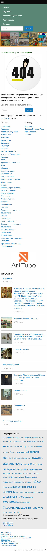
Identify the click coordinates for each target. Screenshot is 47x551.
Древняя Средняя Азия (12, 15)
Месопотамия (19, 405)
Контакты (6, 24)
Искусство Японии (21, 349)
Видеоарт (5, 145)
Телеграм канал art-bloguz (10, 543)
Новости (4, 201)
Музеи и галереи (8, 199)
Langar (5, 438)
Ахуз (6, 446)
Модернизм (5, 196)
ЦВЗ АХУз (38, 507)
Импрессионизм (7, 171)
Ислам (3, 185)
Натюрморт (17, 482)
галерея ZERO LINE (14, 512)
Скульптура (5, 218)
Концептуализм (7, 193)
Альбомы (5, 137)
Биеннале (5, 143)
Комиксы (21, 477)
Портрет (4, 207)
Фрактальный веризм (8, 545)
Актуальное (39, 441)
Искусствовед (8, 20)
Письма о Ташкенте (8, 541)
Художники (7, 11)
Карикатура (6, 477)
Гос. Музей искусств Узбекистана (19, 458)
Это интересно (7, 246)
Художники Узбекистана (10, 243)
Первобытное (6, 204)
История (6, 473)
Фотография (10, 501)
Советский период (8, 221)
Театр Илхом (6, 235)
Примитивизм (18, 492)
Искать (28, 28)
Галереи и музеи (19, 451)
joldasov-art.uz (6, 534)
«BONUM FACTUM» (15, 437)
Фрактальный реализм (23, 502)
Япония (5, 512)
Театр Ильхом (27, 497)
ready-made (5, 126)
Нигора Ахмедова (26, 482)
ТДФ (19, 496)
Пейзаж (36, 481)
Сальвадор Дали (20, 390)
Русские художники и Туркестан (32, 492)
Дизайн (4, 159)
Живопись (5, 168)
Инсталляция (6, 173)
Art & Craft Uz (6, 532)
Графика (4, 157)
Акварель (31, 441)
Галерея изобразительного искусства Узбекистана (10, 151)
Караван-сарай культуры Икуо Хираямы (25, 473)
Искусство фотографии (10, 179)
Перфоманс (7, 487)
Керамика (14, 477)
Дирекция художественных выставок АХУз (16, 538)
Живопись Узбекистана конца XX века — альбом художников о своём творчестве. (29, 377)
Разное (4, 215)
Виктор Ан (31, 447)
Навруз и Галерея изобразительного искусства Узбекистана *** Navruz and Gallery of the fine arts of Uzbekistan (29, 336)
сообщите (5, 118)
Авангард (5, 129)
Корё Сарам (5, 540)
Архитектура (6, 140)
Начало (6, 7)
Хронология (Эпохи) (11, 364)
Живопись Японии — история (26, 318)
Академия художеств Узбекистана (13, 536)
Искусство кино (7, 176)
